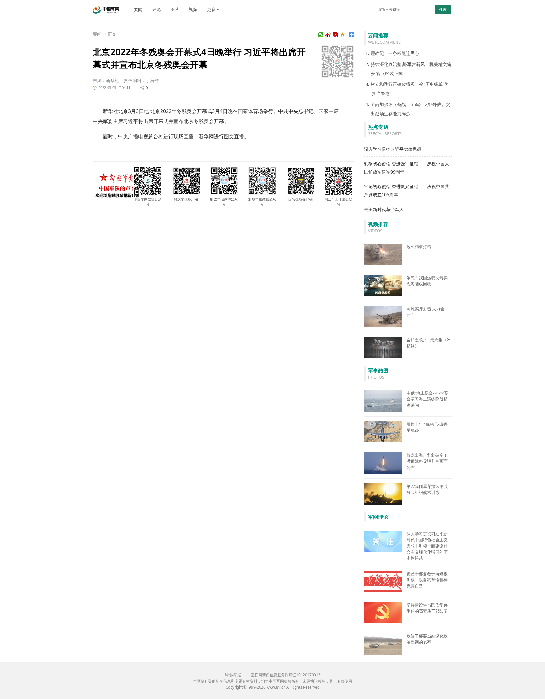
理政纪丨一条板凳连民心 (395, 53)
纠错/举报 (233, 675)
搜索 (443, 9)
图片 (174, 9)
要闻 (138, 9)
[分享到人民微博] (335, 34)
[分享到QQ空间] (342, 34)
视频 (193, 9)
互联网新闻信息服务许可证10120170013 (285, 675)
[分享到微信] (321, 34)
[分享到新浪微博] (328, 34)
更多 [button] (211, 9)
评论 (156, 9)
